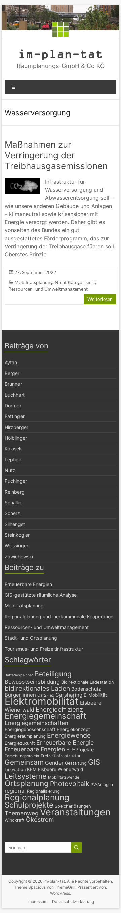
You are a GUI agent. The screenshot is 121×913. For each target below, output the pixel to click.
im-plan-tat (60, 53)
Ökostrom (40, 819)
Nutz (10, 470)
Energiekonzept (73, 729)
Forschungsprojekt (22, 756)
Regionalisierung (43, 791)
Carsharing (68, 695)
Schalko (13, 502)
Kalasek (13, 448)
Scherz (12, 513)
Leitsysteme (26, 776)
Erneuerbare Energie (65, 742)
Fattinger (15, 416)
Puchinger (16, 481)
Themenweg (22, 813)
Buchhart (15, 395)
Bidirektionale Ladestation (87, 682)
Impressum (37, 901)
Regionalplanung (37, 797)
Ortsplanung (27, 783)
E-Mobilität (95, 695)
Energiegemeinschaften (36, 723)
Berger (12, 373)
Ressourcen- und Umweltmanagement (48, 289)
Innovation (15, 769)
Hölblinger (16, 438)
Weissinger (16, 545)
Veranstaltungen (75, 812)
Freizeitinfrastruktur (61, 755)
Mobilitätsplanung (33, 282)
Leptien (13, 459)
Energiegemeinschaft (45, 716)
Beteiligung (53, 674)
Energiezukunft (20, 743)
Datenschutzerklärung (73, 901)
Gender (54, 763)
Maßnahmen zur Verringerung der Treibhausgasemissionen (56, 155)
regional (15, 790)
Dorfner (13, 405)
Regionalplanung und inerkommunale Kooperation (59, 616)
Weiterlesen (100, 299)
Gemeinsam (24, 762)
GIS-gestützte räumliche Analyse (41, 595)
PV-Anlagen (102, 784)
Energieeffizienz (59, 709)
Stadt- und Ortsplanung (31, 638)
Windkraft (15, 820)
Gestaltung (76, 763)
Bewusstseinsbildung (32, 681)
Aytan (11, 362)
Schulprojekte (29, 804)
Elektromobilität (42, 701)
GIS (94, 762)
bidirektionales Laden (37, 688)
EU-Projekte (80, 749)
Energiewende (69, 735)
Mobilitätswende (63, 777)
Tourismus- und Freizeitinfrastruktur (44, 649)
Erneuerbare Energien (28, 584)
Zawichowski (19, 556)
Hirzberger (16, 427)
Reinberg (15, 492)
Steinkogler (17, 535)
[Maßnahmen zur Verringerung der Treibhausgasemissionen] (22, 181)
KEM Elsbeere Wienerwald (55, 769)
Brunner (13, 384)
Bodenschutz (86, 689)
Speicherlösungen (73, 806)
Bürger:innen (20, 695)
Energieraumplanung (25, 736)
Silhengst (15, 524)
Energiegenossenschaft (30, 729)
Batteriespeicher (19, 675)
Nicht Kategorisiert (75, 282)
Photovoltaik (69, 784)
